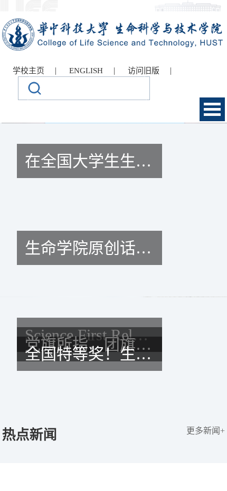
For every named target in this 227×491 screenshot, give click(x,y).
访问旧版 (143, 70)
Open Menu (212, 109)
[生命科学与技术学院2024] (113, 22)
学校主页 (28, 70)
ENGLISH (86, 70)
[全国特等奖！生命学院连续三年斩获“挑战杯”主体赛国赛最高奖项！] (113, 397)
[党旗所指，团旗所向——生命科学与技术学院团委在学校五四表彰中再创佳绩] (113, 388)
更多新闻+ (205, 430)
